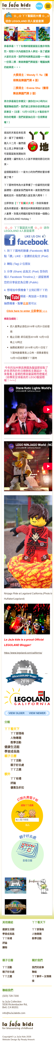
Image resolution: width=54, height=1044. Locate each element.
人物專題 (15, 737)
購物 (4, 947)
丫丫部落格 (17, 733)
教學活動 (15, 742)
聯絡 (34, 972)
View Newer (37, 713)
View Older (16, 713)
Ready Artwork (28, 1039)
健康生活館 (12, 747)
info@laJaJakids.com (13, 1013)
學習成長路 (12, 751)
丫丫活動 (15, 760)
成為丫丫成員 (27, 805)
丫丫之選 (15, 769)
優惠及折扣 (17, 787)
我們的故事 (38, 967)
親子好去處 (17, 765)
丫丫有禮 (15, 778)
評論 (13, 783)
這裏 (25, 303)
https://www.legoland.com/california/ (23, 652)
